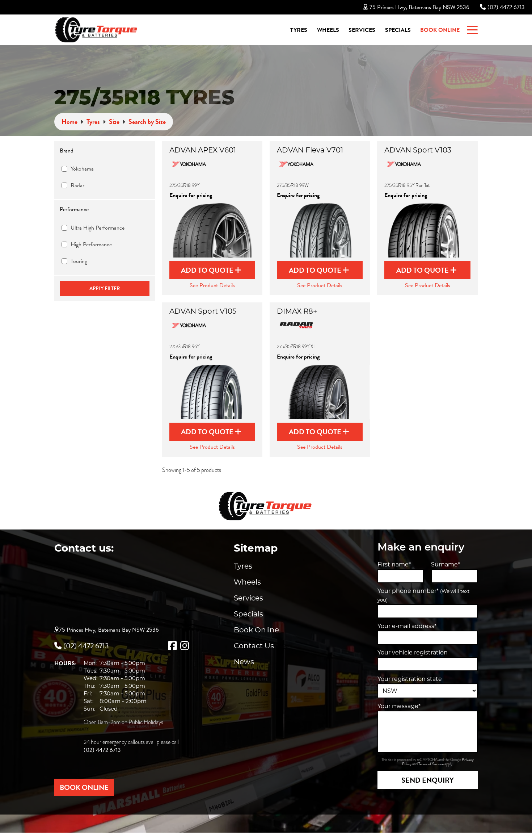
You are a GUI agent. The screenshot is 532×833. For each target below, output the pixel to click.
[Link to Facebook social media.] (172, 645)
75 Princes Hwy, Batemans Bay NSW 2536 (419, 7)
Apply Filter (104, 288)
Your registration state (409, 678)
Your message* (399, 706)
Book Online (440, 30)
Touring (79, 261)
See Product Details (212, 285)
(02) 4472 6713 (506, 7)
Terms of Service (431, 764)
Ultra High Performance (97, 227)
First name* (394, 564)
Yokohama (82, 168)
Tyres (298, 30)
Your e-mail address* (406, 626)
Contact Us (254, 645)
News (244, 661)
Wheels (328, 30)
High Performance (91, 244)
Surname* (445, 564)
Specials (398, 30)
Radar (77, 185)
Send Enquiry (427, 780)
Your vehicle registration (412, 652)
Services (362, 30)
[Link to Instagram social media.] (184, 645)
